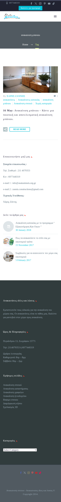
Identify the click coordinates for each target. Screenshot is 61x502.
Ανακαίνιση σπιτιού (23, 103)
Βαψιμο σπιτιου (10, 399)
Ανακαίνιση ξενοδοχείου (14, 396)
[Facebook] (31, 3)
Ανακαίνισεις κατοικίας (29, 100)
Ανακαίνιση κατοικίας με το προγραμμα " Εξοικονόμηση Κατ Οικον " (35, 225)
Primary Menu (55, 16)
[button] (5, 129)
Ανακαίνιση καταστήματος (15, 388)
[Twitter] (36, 3)
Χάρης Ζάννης (10, 202)
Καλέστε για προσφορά (30, 8)
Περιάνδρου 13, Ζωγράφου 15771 (19, 341)
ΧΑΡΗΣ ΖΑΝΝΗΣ (16, 96)
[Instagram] (40, 3)
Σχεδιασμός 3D (10, 407)
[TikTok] (53, 3)
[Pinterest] (44, 3)
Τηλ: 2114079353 (11, 347)
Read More (19, 129)
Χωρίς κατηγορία (43, 103)
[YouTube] (49, 3)
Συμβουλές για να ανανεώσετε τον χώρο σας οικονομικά (37, 255)
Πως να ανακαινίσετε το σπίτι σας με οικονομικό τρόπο (33, 240)
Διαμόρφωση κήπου (12, 403)
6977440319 (14, 3)
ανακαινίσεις (9, 100)
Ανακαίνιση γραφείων (13, 392)
